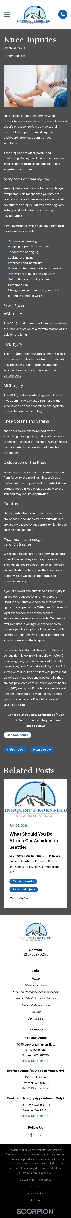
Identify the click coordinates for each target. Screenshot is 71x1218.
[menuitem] (35, 1187)
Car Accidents (17, 735)
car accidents (54, 121)
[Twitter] (40, 1135)
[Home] (34, 14)
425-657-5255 (35, 954)
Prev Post (17, 749)
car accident (12, 376)
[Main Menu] (7, 14)
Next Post (40, 749)
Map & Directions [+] (35, 1061)
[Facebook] (31, 1135)
